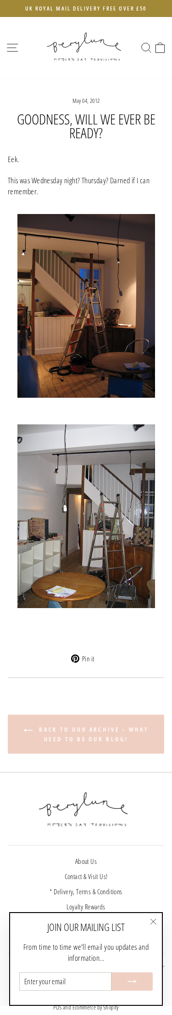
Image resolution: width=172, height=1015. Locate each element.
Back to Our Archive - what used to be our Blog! (92, 734)
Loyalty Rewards (86, 906)
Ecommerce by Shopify (95, 1007)
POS (57, 1007)
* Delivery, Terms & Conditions (86, 891)
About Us (86, 861)
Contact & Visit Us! (86, 876)
